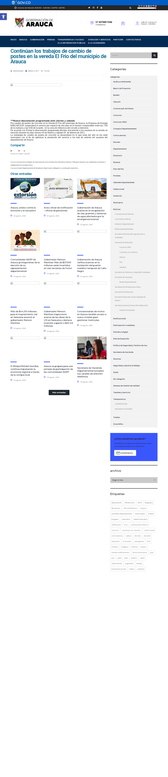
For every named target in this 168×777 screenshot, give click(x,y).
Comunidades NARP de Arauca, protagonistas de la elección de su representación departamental (25, 265)
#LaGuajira (149, 502)
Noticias (116, 209)
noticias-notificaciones (120, 552)
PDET (119, 558)
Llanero (143, 547)
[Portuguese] (151, 6)
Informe (122, 257)
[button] (3, 16)
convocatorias (117, 536)
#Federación (130, 502)
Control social (149, 530)
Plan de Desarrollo (121, 339)
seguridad (129, 563)
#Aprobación (116, 502)
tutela (131, 569)
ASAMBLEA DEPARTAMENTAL (121, 513)
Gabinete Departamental (123, 182)
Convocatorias (119, 135)
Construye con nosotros (128, 252)
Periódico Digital (120, 332)
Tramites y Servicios (121, 392)
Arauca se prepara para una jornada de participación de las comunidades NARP (58, 369)
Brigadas (115, 519)
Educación (115, 541)
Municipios (118, 203)
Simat (115, 372)
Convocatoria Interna (123, 219)
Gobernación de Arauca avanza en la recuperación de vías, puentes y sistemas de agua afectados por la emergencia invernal (91, 213)
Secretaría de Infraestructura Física (128, 287)
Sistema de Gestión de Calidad (126, 386)
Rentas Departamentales (124, 229)
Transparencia (119, 399)
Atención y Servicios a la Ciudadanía (99, 41)
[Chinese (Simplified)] (142, 6)
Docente (147, 536)
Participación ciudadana (124, 325)
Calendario (126, 519)
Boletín (116, 95)
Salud (142, 558)
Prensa (51, 39)
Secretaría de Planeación (124, 292)
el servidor (127, 541)
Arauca (23, 39)
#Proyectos (115, 508)
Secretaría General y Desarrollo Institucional (131, 305)
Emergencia (139, 541)
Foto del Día (118, 169)
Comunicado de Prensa (123, 109)
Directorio (117, 156)
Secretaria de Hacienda (123, 352)
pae (151, 552)
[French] (146, 6)
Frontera (116, 176)
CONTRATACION (121, 404)
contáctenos (126, 453)
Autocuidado (140, 513)
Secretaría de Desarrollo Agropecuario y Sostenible (130, 236)
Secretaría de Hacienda (123, 277)
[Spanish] (156, 6)
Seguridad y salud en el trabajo (126, 366)
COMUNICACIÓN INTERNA (139, 525)
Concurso (117, 115)
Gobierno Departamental (124, 224)
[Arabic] (139, 6)
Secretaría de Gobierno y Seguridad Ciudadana (132, 272)
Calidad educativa (140, 519)
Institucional (118, 189)
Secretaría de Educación (124, 242)
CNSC (126, 525)
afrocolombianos (130, 508)
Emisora (116, 162)
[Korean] (149, 6)
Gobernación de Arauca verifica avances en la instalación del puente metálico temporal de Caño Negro (91, 265)
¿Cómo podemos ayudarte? (129, 439)
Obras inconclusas (139, 552)
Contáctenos (101, 24)
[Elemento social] (89, 8)
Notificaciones (119, 319)
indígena (124, 547)
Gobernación (37, 39)
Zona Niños (118, 424)
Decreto (116, 142)
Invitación (117, 196)
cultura (128, 536)
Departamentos (120, 149)
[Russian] (153, 6)
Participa (118, 39)
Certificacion (116, 525)
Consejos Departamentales (124, 129)
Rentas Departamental (127, 282)
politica (134, 558)
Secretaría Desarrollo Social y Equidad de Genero (130, 299)
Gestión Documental (127, 310)
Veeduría (122, 267)
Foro (149, 541)
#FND (140, 502)
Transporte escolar (118, 569)
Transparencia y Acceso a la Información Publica (71, 41)
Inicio (13, 39)
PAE (120, 262)
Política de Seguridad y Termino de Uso (130, 345)
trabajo (139, 563)
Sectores (117, 359)
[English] (144, 6)
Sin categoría (119, 379)
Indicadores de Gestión (123, 409)
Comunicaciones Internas (124, 214)
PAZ (112, 558)
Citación (116, 102)
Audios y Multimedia (122, 82)
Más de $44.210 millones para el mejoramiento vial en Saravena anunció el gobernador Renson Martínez (23, 317)
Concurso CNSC (120, 122)
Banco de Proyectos (122, 88)
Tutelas (116, 417)
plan (126, 558)
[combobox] (134, 480)
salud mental (116, 563)
